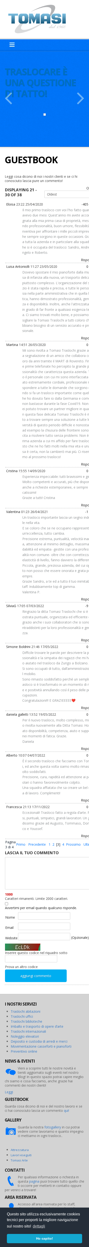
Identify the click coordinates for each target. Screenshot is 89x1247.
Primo (20, 844)
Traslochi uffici (22, 1016)
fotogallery (52, 1127)
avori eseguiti (22, 1155)
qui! (66, 1110)
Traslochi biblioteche (26, 1021)
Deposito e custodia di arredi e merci (39, 1041)
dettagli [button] (39, 1226)
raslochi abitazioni (26, 1011)
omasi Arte (20, 1160)
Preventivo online (24, 1051)
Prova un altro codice (21, 966)
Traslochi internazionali (28, 1031)
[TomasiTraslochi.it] (39, 18)
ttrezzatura (21, 1150)
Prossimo (73, 844)
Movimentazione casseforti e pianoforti (41, 1046)
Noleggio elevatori (25, 1036)
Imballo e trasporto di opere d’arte (37, 1026)
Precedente (37, 844)
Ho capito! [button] (44, 1238)
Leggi (9, 1092)
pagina (34, 1181)
